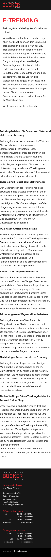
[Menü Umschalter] (46, 5)
